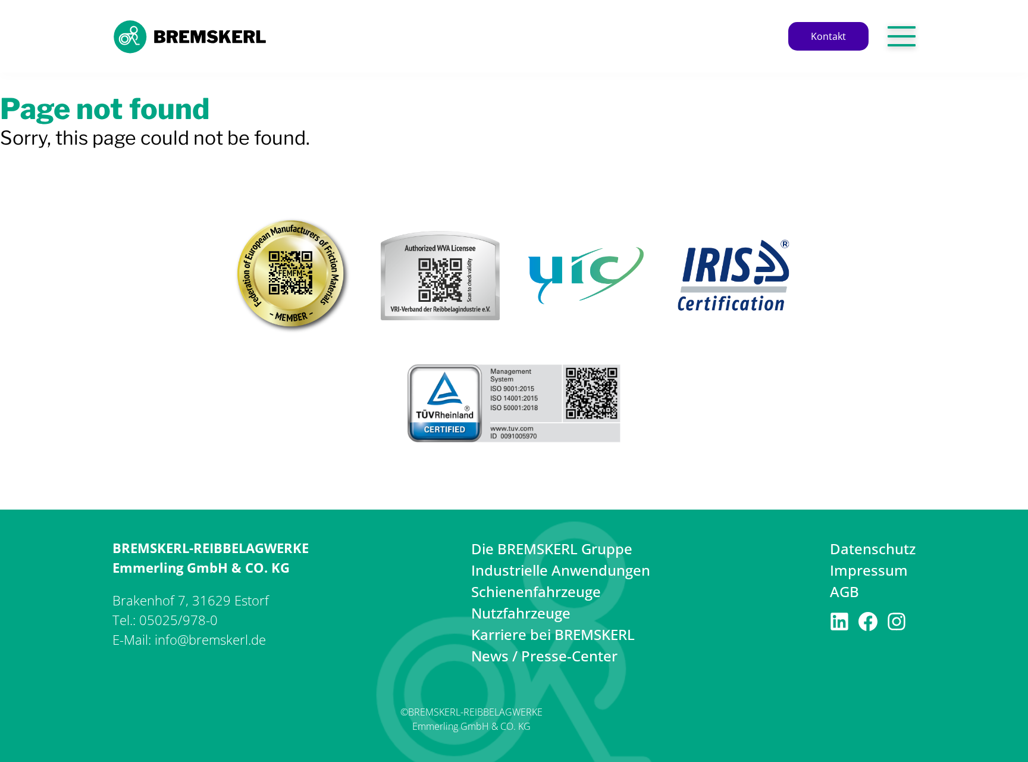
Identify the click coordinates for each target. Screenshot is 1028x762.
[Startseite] (189, 50)
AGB (844, 591)
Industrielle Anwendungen (560, 570)
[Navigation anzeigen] (902, 36)
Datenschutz (873, 548)
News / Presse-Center (544, 656)
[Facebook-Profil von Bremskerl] (867, 625)
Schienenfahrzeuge (536, 591)
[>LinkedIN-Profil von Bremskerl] (839, 625)
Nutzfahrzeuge (521, 613)
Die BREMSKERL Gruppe (551, 548)
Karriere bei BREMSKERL (553, 634)
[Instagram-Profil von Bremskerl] (896, 625)
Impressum (869, 570)
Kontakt (828, 36)
